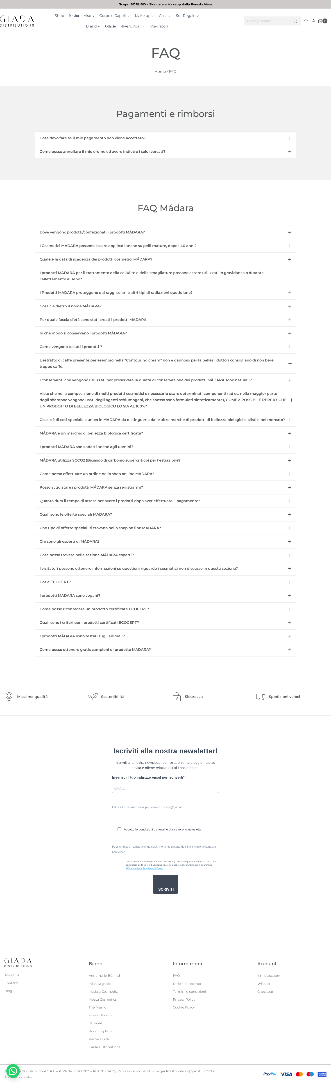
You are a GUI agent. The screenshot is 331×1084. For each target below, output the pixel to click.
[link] (165, 4)
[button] (165, 138)
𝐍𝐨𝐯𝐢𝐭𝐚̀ (74, 16)
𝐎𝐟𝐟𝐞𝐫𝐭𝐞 (110, 26)
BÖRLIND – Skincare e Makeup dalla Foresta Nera (171, 4)
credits (209, 1071)
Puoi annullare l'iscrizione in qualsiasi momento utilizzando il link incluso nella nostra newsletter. (164, 849)
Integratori (158, 26)
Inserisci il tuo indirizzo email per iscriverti (147, 777)
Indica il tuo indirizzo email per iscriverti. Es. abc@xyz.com (147, 807)
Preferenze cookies (18, 1077)
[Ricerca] (295, 20)
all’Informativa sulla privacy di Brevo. (144, 868)
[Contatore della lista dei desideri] (306, 21)
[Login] (313, 21)
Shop (59, 16)
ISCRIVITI (165, 889)
